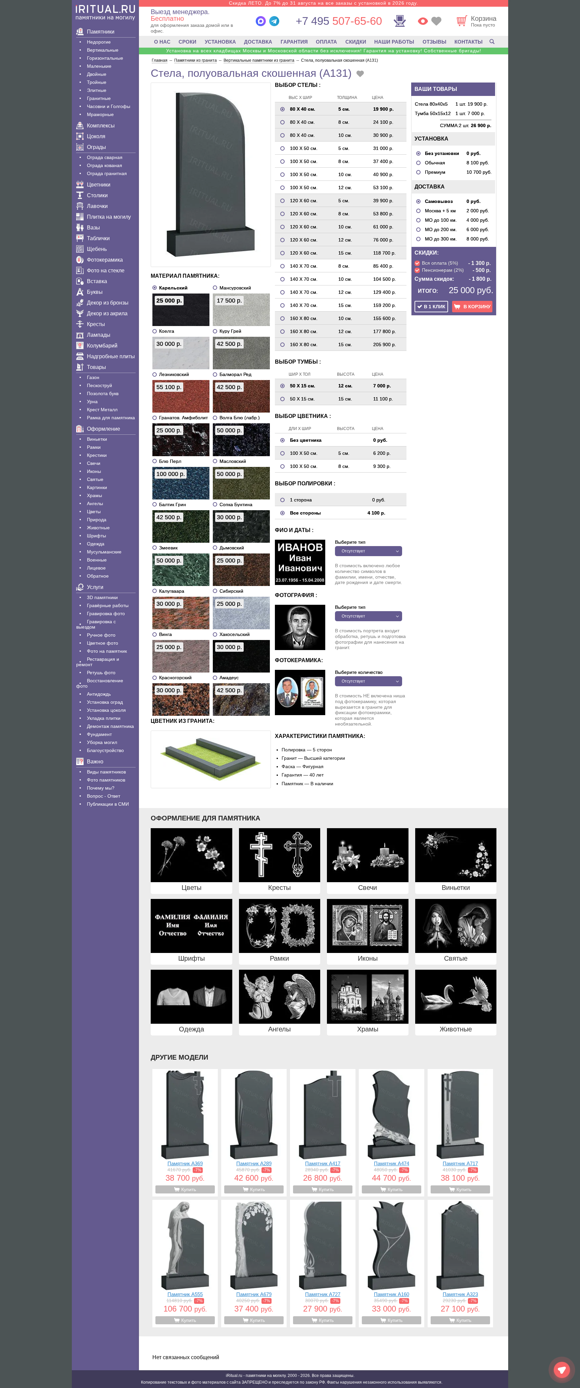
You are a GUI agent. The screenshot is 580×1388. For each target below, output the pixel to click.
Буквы (95, 292)
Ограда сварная (105, 157)
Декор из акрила (107, 313)
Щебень (97, 249)
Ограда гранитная (107, 173)
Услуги (95, 587)
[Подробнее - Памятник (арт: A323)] (460, 1263)
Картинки (97, 487)
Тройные (96, 82)
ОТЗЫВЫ (434, 42)
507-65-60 (339, 21)
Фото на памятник (107, 651)
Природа (96, 519)
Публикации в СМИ (108, 804)
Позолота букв (102, 393)
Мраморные (100, 114)
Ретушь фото (101, 672)
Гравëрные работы (108, 605)
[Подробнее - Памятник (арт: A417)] (322, 1132)
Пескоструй (99, 385)
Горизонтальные (105, 58)
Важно (95, 761)
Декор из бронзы (108, 303)
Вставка (97, 281)
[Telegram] (274, 21)
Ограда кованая (104, 165)
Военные (97, 560)
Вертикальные (102, 50)
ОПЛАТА (326, 42)
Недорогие (99, 42)
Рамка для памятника (111, 417)
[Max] (261, 21)
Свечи (93, 463)
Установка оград (105, 702)
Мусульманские (104, 551)
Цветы (94, 511)
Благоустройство (105, 750)
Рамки (94, 447)
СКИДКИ (355, 42)
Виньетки (97, 439)
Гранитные (99, 98)
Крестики (97, 455)
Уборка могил (102, 742)
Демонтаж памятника (110, 726)
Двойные (96, 74)
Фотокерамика (105, 260)
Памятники (100, 32)
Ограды (96, 147)
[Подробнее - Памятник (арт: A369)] (185, 1132)
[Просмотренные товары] (423, 21)
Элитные (96, 90)
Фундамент (99, 734)
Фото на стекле (106, 270)
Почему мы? (100, 788)
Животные (98, 527)
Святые (95, 479)
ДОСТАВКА (258, 42)
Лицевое (96, 568)
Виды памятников (106, 772)
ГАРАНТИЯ (294, 42)
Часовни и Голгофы (108, 106)
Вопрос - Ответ (103, 796)
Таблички (98, 238)
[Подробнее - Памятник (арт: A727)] (322, 1263)
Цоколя (96, 136)
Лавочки (97, 206)
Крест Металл (102, 409)
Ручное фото (101, 635)
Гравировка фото (106, 613)
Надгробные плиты (111, 356)
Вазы (93, 227)
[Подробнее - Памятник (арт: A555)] (185, 1263)
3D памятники (102, 597)
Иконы (94, 471)
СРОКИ (187, 42)
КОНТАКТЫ (468, 42)
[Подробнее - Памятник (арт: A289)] (254, 1132)
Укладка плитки (103, 718)
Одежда (95, 543)
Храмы (94, 495)
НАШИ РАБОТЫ (394, 42)
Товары (96, 367)
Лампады (98, 335)
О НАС (162, 42)
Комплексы (101, 125)
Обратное (98, 576)
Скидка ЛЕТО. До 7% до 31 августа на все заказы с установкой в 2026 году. (323, 3)
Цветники (98, 185)
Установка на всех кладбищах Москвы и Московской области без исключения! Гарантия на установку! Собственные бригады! (323, 50)
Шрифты (96, 535)
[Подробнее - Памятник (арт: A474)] (391, 1132)
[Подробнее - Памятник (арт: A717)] (460, 1132)
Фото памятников (106, 780)
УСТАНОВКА (220, 42)
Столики (97, 195)
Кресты (96, 324)
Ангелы (95, 503)
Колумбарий (102, 346)
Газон (93, 377)
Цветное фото (102, 643)
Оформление (103, 429)
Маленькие (99, 66)
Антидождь (99, 694)
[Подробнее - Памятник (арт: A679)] (254, 1263)
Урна (92, 401)
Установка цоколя (106, 710)
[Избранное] (436, 21)
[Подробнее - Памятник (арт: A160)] (391, 1263)
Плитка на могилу (109, 217)
